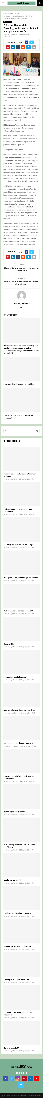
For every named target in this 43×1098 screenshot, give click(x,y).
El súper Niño (8, 644)
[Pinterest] (24, 1078)
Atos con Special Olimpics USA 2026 (18, 743)
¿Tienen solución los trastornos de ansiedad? (18, 417)
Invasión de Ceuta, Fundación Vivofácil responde (19, 475)
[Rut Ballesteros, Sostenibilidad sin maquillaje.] (21, 997)
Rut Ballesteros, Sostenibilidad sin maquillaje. (17, 1014)
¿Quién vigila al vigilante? (14, 811)
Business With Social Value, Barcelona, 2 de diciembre (22, 283)
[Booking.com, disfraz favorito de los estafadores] (21, 761)
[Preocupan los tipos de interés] (21, 964)
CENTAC (33, 82)
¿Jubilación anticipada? (12, 880)
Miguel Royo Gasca (12, 713)
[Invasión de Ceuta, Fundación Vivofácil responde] (21, 459)
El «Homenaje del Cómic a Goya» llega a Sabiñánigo (20, 846)
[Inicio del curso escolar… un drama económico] (21, 494)
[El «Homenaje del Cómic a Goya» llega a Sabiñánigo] (21, 830)
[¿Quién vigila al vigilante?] (21, 796)
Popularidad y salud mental (14, 677)
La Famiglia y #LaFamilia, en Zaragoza (19, 544)
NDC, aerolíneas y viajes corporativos (19, 710)
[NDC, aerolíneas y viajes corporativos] (21, 695)
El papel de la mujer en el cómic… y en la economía (21, 269)
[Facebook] (5, 1078)
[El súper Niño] (21, 629)
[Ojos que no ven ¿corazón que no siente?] (21, 563)
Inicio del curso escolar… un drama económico (17, 510)
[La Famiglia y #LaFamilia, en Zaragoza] (21, 529)
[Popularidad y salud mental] (21, 662)
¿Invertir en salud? (11, 1048)
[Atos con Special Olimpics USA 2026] (21, 728)
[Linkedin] (30, 1078)
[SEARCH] (37, 431)
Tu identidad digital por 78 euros (17, 913)
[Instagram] (17, 1078)
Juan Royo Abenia (11, 35)
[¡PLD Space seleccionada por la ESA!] (21, 596)
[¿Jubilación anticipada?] (21, 865)
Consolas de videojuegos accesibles (18, 384)
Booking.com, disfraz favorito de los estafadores (18, 777)
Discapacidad (7, 22)
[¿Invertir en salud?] (21, 1033)
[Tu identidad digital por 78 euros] (21, 898)
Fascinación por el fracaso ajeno (17, 946)
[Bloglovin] (21, 1085)
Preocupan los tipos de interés (16, 979)
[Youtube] (36, 1078)
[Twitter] (11, 1078)
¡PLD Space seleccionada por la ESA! (18, 611)
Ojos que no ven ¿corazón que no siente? (20, 577)
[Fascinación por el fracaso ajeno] (21, 931)
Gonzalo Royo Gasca (12, 514)
